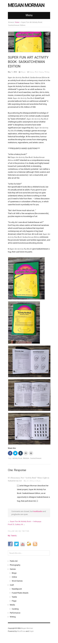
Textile (14, 597)
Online (14, 577)
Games (31, 72)
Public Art (14, 561)
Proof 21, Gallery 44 (15, 524)
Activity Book (17, 458)
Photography (15, 565)
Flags (14, 601)
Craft (12, 585)
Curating (15, 609)
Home (17, 22)
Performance (15, 613)
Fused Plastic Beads (20, 593)
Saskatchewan (35, 458)
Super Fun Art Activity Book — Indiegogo (25, 521)
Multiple (26, 458)
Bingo (14, 573)
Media (12, 605)
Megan (23, 72)
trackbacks (37, 511)
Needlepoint (17, 589)
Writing (46, 72)
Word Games (39, 72)
